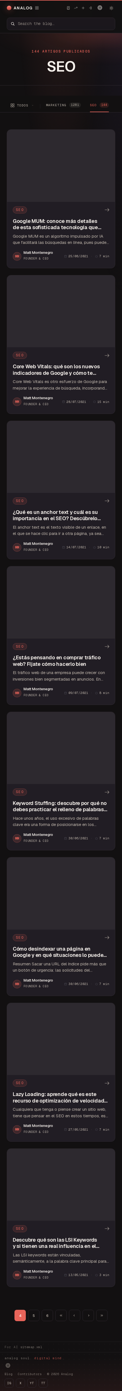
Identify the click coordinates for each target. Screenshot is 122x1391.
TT (43, 1383)
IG (9, 1383)
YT (32, 1383)
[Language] (100, 8)
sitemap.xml (31, 1347)
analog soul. (34, 1358)
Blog (8, 1374)
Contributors (30, 1374)
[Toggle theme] (111, 8)
